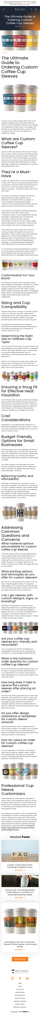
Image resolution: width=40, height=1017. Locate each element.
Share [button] (5, 52)
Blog (20, 983)
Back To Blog (20, 959)
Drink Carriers (20, 1004)
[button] (4, 9)
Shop (20, 986)
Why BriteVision (20, 995)
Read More (19, 870)
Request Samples (20, 1001)
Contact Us (20, 989)
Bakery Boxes (19, 992)
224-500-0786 (26, 3)
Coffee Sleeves (20, 998)
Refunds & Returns (19, 1007)
